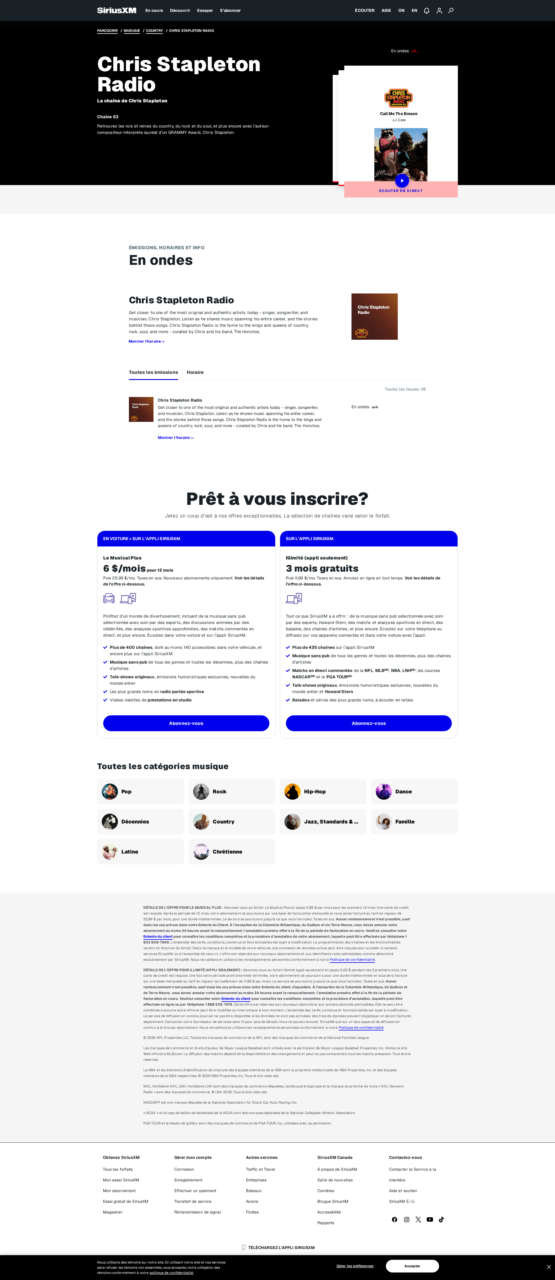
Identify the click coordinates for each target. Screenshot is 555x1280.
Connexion (184, 1169)
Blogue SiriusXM (332, 1201)
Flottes (252, 1212)
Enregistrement (188, 1180)
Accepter (412, 1266)
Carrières (325, 1190)
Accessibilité (329, 1212)
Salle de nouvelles (335, 1180)
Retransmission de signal (197, 1212)
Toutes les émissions (153, 372)
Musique (132, 30)
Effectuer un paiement (195, 1190)
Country (154, 30)
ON (401, 10)
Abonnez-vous (186, 723)
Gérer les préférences (354, 1266)
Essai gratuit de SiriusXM (126, 1201)
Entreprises (256, 1180)
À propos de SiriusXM (337, 1169)
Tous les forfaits (118, 1169)
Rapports (325, 1222)
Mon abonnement (119, 1190)
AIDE (386, 10)
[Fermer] (549, 1267)
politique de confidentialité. (171, 1272)
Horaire (195, 372)
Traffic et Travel (260, 1169)
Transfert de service (193, 1201)
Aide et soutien (403, 1190)
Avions (252, 1201)
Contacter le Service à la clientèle (412, 1175)
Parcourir (107, 30)
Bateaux (254, 1190)
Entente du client (158, 936)
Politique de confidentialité (352, 959)
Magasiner (113, 1212)
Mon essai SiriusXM (121, 1180)
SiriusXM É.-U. (402, 1201)
